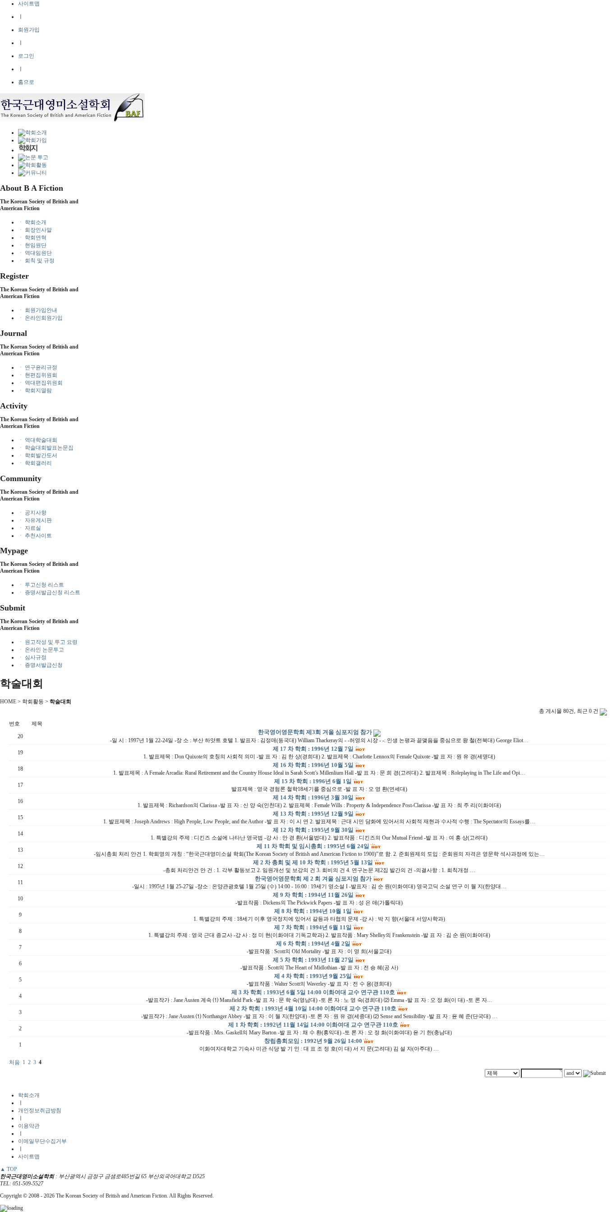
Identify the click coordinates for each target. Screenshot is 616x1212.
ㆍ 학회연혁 (32, 237)
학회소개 (29, 1095)
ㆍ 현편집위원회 (37, 375)
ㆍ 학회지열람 (35, 390)
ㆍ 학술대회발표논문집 (46, 448)
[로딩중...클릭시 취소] (308, 1208)
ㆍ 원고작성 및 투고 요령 (48, 642)
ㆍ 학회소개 (32, 222)
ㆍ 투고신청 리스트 (41, 585)
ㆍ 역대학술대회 (37, 440)
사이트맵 (29, 3)
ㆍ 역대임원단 (35, 253)
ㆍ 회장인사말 (35, 230)
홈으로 (26, 82)
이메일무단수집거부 (42, 1141)
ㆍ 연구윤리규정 (37, 367)
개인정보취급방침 (39, 1110)
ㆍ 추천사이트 (35, 536)
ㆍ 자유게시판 (35, 520)
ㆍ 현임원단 (32, 245)
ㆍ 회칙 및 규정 (36, 260)
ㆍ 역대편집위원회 (40, 383)
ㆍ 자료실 (29, 528)
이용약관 (29, 1126)
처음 (14, 1062)
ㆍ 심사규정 (32, 657)
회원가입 (29, 30)
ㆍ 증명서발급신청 (40, 665)
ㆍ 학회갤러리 (35, 463)
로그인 (26, 56)
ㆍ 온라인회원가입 (40, 318)
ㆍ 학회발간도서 (37, 455)
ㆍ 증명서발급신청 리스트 (49, 592)
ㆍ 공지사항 (32, 513)
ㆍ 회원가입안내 (37, 310)
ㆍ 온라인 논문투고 (41, 650)
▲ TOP (8, 1169)
